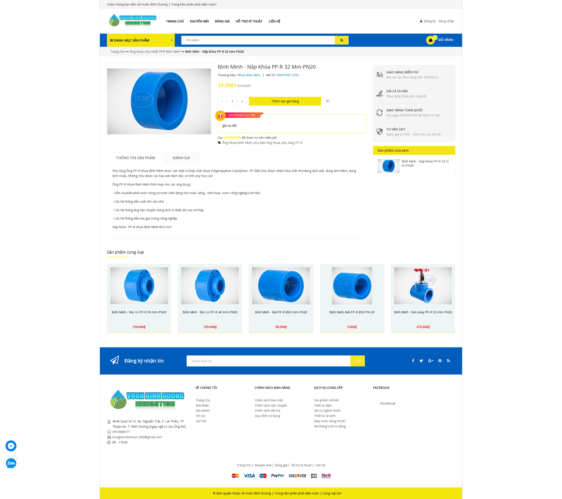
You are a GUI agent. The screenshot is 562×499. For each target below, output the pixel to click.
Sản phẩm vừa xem (393, 150)
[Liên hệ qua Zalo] (10, 463)
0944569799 (232, 137)
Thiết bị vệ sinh (324, 416)
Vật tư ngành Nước (327, 410)
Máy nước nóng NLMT (330, 421)
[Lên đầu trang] (553, 490)
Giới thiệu (202, 405)
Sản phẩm (203, 410)
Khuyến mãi (199, 21)
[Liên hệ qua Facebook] (10, 445)
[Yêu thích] (327, 101)
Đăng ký (430, 21)
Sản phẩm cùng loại (125, 252)
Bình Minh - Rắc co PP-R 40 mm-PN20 (210, 312)
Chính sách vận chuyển (271, 405)
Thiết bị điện (323, 405)
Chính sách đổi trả (267, 410)
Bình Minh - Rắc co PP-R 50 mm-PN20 (139, 312)
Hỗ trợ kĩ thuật (249, 21)
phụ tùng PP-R (292, 143)
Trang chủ (175, 21)
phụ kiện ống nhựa (267, 143)
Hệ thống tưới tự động (330, 426)
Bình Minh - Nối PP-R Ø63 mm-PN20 (281, 312)
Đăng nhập (446, 21)
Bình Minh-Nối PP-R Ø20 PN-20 (352, 312)
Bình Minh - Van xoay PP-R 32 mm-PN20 (423, 312)
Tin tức (200, 416)
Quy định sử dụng (267, 416)
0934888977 (121, 432)
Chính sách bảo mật (269, 400)
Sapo (345, 493)
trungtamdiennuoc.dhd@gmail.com (137, 437)
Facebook (387, 403)
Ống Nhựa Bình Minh (237, 143)
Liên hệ (274, 21)
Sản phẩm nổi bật (326, 400)
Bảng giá (222, 21)
